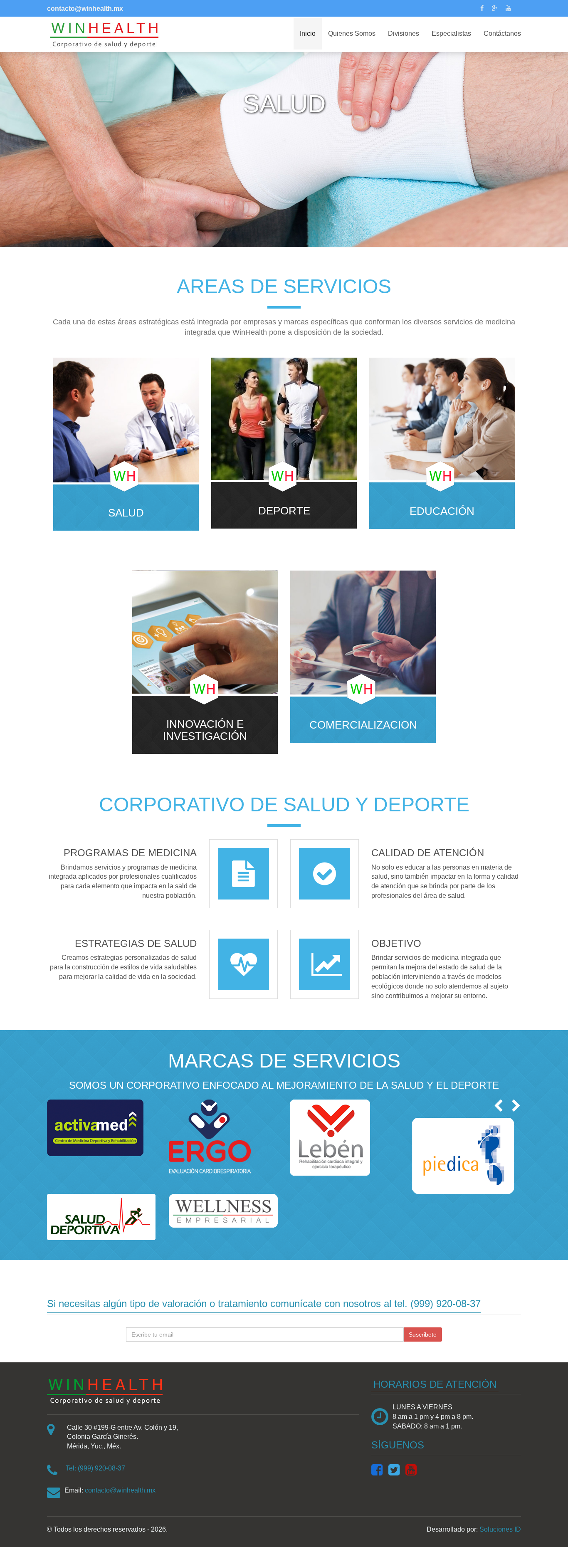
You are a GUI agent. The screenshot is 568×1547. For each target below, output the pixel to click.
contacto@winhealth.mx (120, 1490)
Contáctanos (502, 33)
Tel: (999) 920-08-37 (95, 1468)
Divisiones (403, 33)
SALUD (126, 513)
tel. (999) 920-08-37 (437, 1303)
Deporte (284, 511)
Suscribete (423, 1334)
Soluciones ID (500, 1529)
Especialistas (451, 33)
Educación (442, 511)
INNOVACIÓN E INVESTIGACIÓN (205, 730)
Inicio (308, 33)
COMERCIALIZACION (363, 725)
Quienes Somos (351, 33)
